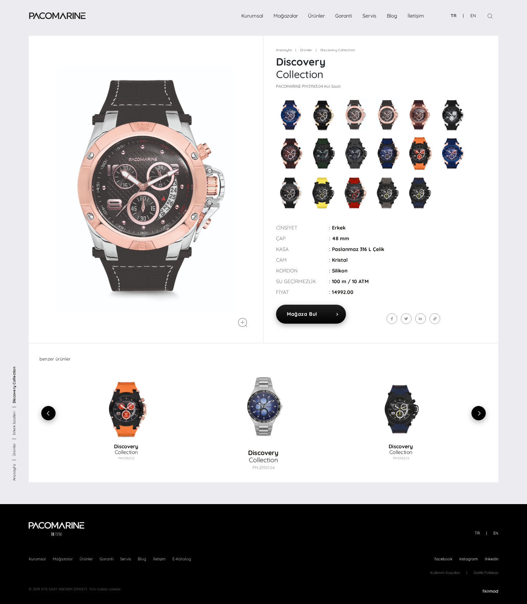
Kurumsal (252, 16)
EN (473, 15)
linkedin (491, 558)
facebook (443, 558)
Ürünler (316, 16)
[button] (418, 413)
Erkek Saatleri (14, 423)
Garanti (343, 16)
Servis (369, 16)
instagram (468, 558)
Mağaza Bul (302, 314)
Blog (392, 16)
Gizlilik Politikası (486, 572)
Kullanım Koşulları (445, 572)
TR (453, 15)
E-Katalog (181, 558)
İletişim (416, 16)
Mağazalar (286, 16)
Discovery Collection (14, 385)
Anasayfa (14, 472)
